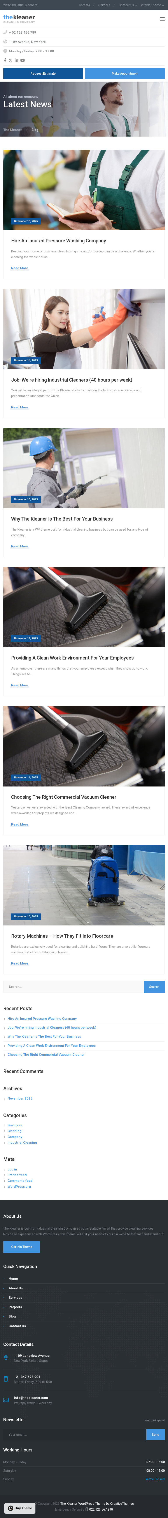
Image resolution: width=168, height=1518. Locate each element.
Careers (84, 5)
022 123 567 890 (100, 1509)
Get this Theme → (152, 5)
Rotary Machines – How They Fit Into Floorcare (62, 936)
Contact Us (126, 5)
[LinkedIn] (16, 60)
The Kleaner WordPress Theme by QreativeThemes (97, 1504)
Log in (12, 1169)
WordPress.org (19, 1187)
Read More (19, 268)
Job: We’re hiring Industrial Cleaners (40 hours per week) (71, 380)
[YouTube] (22, 60)
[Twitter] (10, 60)
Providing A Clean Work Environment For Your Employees (72, 658)
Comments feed (20, 1181)
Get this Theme (21, 1247)
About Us (16, 1288)
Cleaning (14, 1131)
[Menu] (162, 19)
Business (15, 1125)
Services (104, 5)
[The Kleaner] (19, 19)
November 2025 (20, 1098)
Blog (12, 1316)
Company (15, 1137)
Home (13, 1279)
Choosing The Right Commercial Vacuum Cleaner (63, 797)
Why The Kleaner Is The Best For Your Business (62, 519)
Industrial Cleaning (22, 1142)
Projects (15, 1307)
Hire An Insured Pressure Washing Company (58, 240)
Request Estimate (43, 73)
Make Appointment (125, 73)
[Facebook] (5, 60)
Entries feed (17, 1175)
